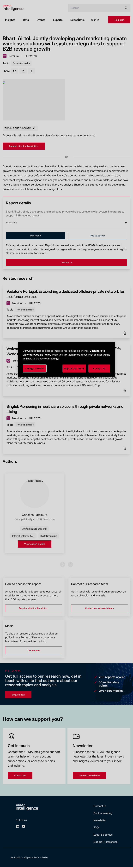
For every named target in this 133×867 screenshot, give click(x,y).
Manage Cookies (34, 368)
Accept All (99, 368)
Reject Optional (74, 368)
